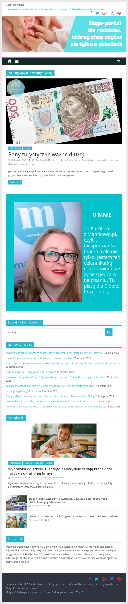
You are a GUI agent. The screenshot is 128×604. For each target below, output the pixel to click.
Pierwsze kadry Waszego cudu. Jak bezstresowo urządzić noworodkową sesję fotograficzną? (56, 406)
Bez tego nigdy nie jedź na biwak (23, 391)
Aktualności (15, 148)
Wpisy (27, 148)
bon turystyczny (92, 160)
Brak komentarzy (71, 160)
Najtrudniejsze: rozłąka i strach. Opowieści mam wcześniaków (39, 358)
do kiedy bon (107, 160)
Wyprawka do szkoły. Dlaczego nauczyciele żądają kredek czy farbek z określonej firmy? (53, 352)
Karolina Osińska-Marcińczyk (45, 160)
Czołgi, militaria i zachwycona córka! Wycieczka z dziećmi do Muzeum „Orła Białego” (51, 396)
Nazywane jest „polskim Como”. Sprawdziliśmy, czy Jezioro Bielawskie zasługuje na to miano (56, 377)
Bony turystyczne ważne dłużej (46, 154)
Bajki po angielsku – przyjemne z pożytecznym (31, 8)
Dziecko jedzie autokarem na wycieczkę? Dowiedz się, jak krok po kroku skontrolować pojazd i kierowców (63, 363)
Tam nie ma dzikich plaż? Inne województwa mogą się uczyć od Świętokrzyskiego (50, 385)
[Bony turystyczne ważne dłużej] (64, 80)
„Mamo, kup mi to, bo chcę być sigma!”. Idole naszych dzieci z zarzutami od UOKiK (50, 401)
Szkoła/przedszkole (34, 462)
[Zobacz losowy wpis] (118, 61)
